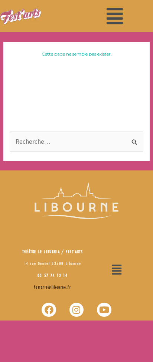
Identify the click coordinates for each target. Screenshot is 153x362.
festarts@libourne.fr (52, 287)
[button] (115, 16)
